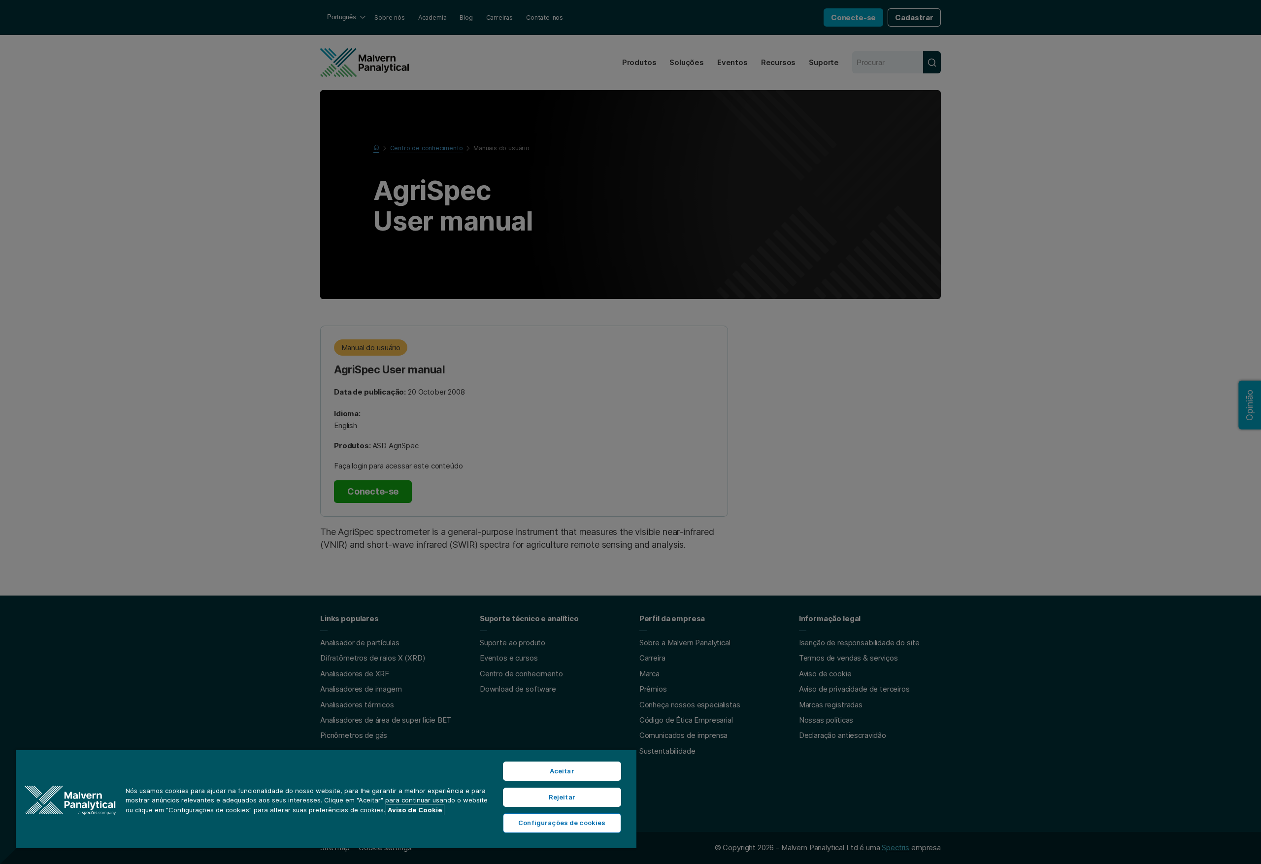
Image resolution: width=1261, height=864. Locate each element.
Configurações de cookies (561, 823)
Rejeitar (562, 797)
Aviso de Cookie (415, 810)
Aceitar (562, 771)
